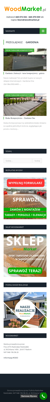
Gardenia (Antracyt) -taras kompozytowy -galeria (24, 73)
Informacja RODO (11, 357)
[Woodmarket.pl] (25, 8)
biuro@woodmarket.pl (28, 19)
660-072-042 (21, 17)
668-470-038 (34, 17)
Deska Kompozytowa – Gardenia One (20, 118)
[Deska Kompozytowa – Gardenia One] (25, 104)
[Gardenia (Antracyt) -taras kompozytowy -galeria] (25, 60)
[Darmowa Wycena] (43, 396)
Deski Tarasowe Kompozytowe (19, 50)
